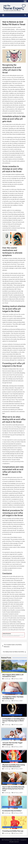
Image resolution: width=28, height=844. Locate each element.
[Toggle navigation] (3, 15)
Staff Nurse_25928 (17, 813)
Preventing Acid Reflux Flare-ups (12, 831)
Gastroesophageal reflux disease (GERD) (12, 670)
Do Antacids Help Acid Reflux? (12, 811)
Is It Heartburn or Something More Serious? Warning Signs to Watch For (13, 720)
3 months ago (7, 678)
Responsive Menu (25, 1)
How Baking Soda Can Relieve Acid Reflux (13, 651)
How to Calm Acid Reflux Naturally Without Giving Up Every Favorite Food (13, 788)
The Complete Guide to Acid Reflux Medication (13, 645)
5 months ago (7, 813)
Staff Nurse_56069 (17, 678)
